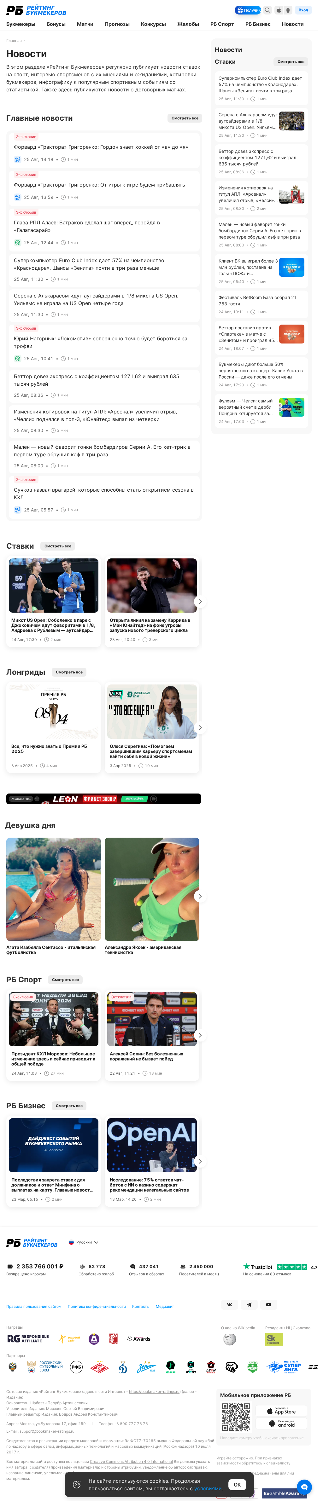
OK (237, 1484)
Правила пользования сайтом (34, 1306)
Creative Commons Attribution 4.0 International (131, 1461)
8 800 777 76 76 (132, 1423)
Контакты (141, 1306)
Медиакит (165, 1306)
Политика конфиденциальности (97, 1306)
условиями (208, 1488)
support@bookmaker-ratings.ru (47, 1431)
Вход (303, 10)
